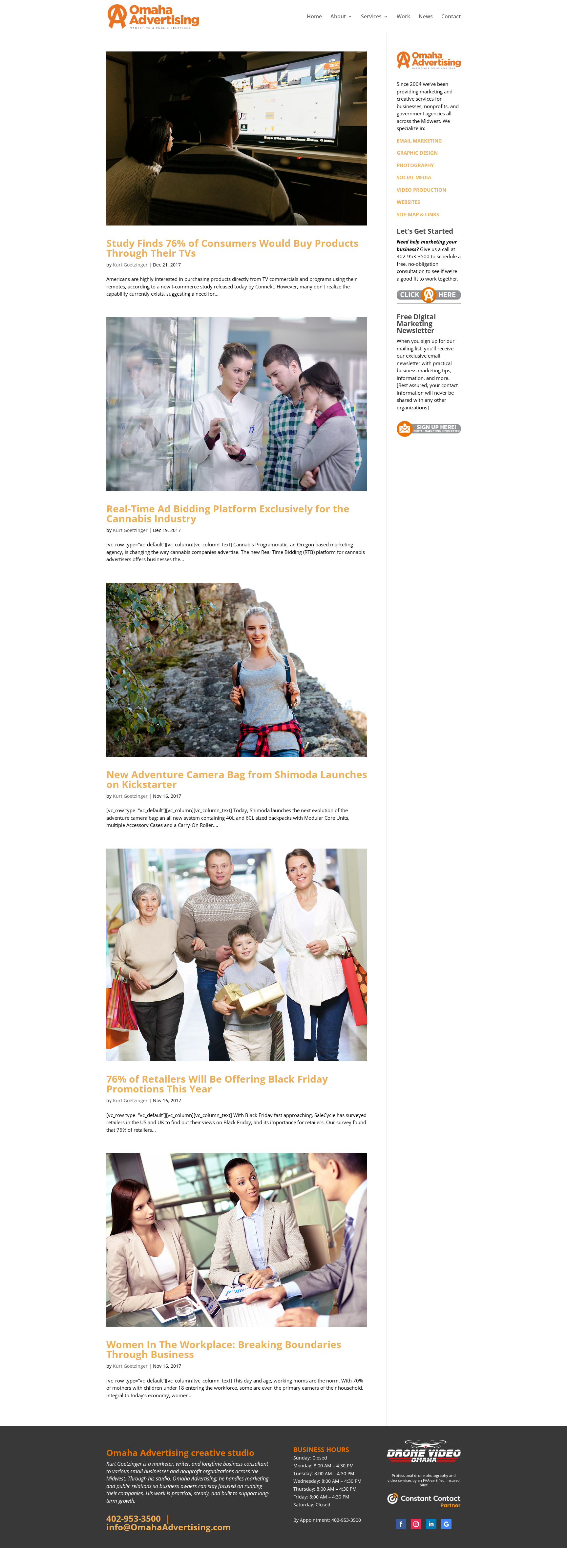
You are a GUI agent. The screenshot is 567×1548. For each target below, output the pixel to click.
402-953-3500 (133, 1518)
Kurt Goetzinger (130, 265)
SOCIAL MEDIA (414, 177)
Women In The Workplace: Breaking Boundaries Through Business (223, 1349)
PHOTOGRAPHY (415, 165)
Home (314, 17)
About (338, 17)
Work (403, 17)
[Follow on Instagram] (416, 1524)
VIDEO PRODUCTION (421, 189)
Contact (451, 17)
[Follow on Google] (446, 1524)
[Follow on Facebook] (401, 1524)
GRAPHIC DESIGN (417, 152)
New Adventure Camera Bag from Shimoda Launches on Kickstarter (236, 779)
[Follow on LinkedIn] (431, 1524)
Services (371, 17)
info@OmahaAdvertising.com (168, 1527)
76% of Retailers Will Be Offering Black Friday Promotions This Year (217, 1083)
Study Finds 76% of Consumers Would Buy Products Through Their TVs (232, 248)
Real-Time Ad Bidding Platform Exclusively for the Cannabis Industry (227, 513)
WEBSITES (408, 202)
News (426, 17)
